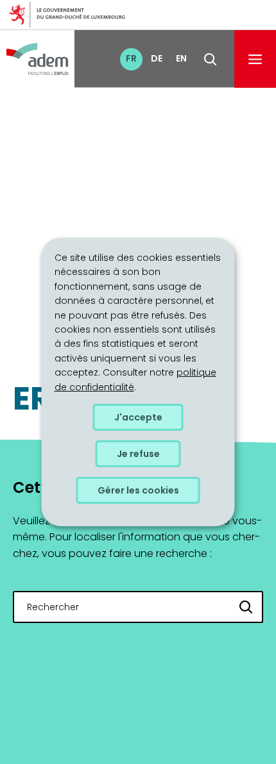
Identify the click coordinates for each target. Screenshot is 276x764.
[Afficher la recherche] (210, 59)
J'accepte (138, 417)
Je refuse (138, 453)
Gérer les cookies (138, 490)
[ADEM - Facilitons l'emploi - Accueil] (37, 59)
